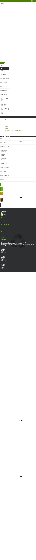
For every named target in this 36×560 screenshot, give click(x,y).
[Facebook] (30, 1)
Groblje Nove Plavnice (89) (3, 151)
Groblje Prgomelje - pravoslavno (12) (4, 98)
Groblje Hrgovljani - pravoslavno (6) (4, 95)
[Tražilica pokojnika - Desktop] (34, 1)
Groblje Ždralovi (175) (3, 73)
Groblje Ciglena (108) (3, 70)
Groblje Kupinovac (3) (3, 174)
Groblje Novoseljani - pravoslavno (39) (4, 90)
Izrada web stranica (29, 271)
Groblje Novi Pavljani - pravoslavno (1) (4, 94)
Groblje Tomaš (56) (3, 91)
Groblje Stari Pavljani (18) (3, 104)
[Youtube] (33, 1)
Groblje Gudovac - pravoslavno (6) (4, 170)
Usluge (21, 197)
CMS (31, 271)
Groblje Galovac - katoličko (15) (4, 82)
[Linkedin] (32, 1)
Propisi (21, 364)
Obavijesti (21, 85)
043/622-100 (2, 212)
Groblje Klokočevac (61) (3, 86)
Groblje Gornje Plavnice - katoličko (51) (5, 78)
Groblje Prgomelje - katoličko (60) (4, 147)
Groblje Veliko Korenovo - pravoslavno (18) (4, 100)
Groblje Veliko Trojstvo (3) (3, 113)
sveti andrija (3, 65)
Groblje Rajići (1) (2, 112)
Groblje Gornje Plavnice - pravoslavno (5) (5, 109)
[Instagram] (31, 1)
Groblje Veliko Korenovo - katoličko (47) (5, 77)
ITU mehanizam (21, 420)
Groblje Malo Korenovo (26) (3, 101)
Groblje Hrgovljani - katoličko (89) (4, 155)
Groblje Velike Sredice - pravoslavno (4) (5, 108)
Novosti (21, 141)
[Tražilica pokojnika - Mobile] (34, 30)
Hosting (33, 271)
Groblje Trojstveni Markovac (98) (4, 74)
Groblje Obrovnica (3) (3, 105)
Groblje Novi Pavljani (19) (3, 81)
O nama (21, 476)
